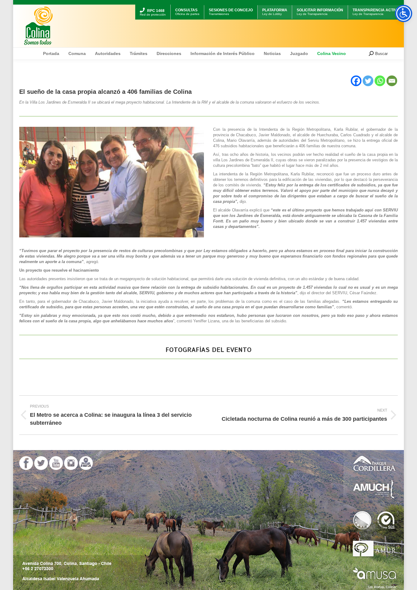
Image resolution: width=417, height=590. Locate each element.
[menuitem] (153, 5)
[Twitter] (368, 80)
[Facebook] (356, 80)
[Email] (391, 80)
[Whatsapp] (380, 80)
